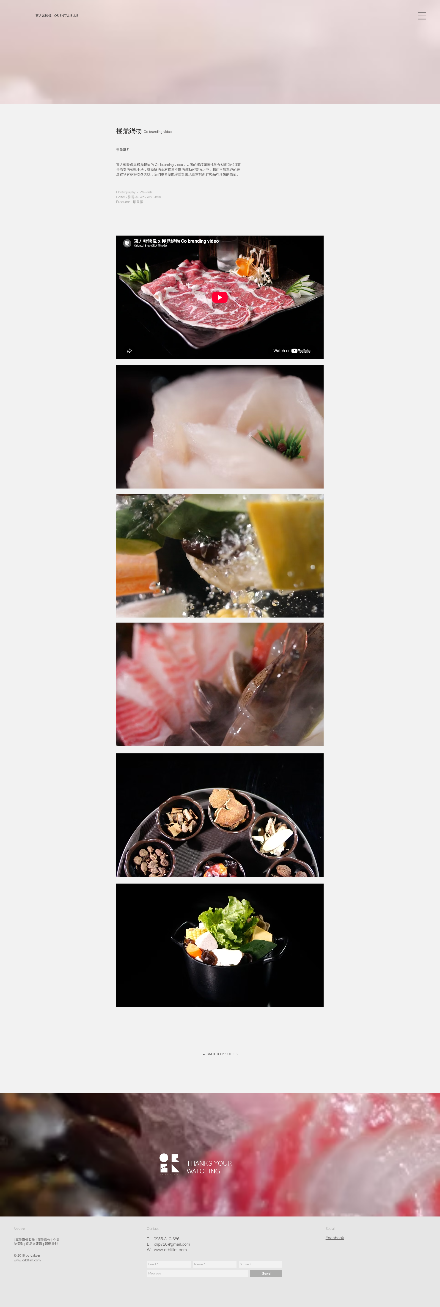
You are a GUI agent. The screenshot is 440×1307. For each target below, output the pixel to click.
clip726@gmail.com (172, 1244)
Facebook (335, 1237)
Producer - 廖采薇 (129, 202)
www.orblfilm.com (27, 1260)
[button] (422, 16)
